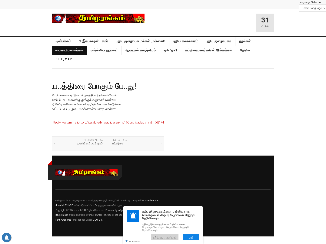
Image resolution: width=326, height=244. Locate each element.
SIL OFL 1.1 (98, 220)
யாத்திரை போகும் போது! (94, 85)
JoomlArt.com (151, 200)
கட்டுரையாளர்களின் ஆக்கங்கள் (208, 50)
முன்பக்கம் (63, 41)
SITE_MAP (64, 59)
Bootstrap (60, 215)
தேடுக (245, 50)
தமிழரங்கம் (123, 210)
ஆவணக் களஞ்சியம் (140, 50)
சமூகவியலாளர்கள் (69, 50)
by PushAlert (134, 241)
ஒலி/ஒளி (170, 50)
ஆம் (190, 237)
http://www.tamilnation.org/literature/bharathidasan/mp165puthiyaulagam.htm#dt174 (108, 122)
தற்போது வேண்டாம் (164, 237)
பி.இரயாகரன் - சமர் (93, 41)
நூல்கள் (245, 41)
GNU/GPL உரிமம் (72, 205)
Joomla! (59, 205)
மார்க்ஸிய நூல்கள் (104, 50)
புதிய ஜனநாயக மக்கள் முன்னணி (140, 41)
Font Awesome (63, 220)
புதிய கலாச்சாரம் (185, 41)
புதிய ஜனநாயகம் (218, 41)
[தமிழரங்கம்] (98, 18)
